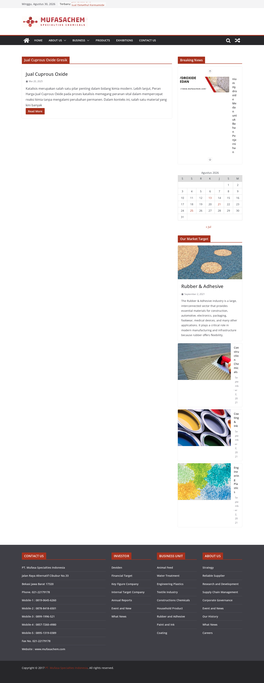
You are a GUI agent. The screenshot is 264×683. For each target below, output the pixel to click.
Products (103, 40)
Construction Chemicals (236, 360)
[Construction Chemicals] (204, 375)
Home (38, 40)
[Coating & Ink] (204, 435)
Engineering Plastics (236, 480)
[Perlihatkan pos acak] (237, 40)
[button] (64, 40)
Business (78, 40)
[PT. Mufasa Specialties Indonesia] (26, 40)
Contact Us (147, 40)
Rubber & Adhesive (202, 286)
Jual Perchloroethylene (234, 95)
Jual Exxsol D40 (81, 4)
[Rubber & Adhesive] (210, 262)
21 (219, 204)
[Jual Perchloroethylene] (204, 94)
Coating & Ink (236, 420)
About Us (55, 40)
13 (210, 198)
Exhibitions (124, 40)
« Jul (208, 227)
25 (191, 210)
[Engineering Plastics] (204, 495)
